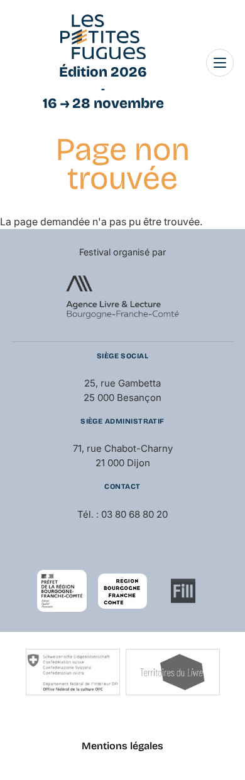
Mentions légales (122, 746)
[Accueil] (103, 37)
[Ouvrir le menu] (220, 63)
